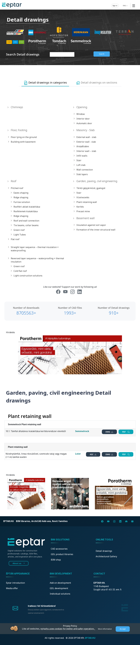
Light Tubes (20, 234)
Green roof (19, 229)
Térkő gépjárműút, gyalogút (90, 188)
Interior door (83, 118)
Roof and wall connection (26, 220)
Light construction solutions (28, 275)
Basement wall (85, 218)
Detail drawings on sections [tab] (98, 82)
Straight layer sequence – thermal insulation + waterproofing (35, 249)
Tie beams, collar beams (26, 225)
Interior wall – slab (86, 151)
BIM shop (56, 559)
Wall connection (84, 169)
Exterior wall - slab (86, 141)
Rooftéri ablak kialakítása (27, 206)
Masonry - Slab (85, 130)
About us (17, 563)
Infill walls (81, 155)
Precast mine (83, 211)
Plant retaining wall (86, 202)
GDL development (59, 588)
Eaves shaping (21, 192)
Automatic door (84, 123)
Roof (13, 181)
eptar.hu (8, 521)
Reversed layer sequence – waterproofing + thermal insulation (37, 260)
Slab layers (82, 174)
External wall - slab (86, 137)
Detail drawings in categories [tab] (47, 82)
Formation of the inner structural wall (95, 229)
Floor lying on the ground (24, 137)
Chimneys (17, 107)
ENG (124, 5)
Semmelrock (82, 431)
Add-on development (60, 582)
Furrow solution (22, 202)
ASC (92, 454)
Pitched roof (17, 188)
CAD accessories (59, 548)
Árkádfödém (82, 146)
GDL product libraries (62, 554)
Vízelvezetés (82, 197)
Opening (81, 107)
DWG (108, 432)
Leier (78, 453)
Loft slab (80, 165)
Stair (78, 160)
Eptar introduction (15, 582)
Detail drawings (104, 550)
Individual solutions (60, 593)
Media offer (12, 588)
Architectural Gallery (106, 556)
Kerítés (80, 206)
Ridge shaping (21, 197)
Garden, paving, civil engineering (96, 181)
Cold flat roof (20, 270)
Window (80, 114)
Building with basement (23, 141)
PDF (124, 432)
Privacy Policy (70, 625)
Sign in (115, 5)
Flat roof (15, 239)
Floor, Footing (19, 130)
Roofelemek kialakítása (26, 211)
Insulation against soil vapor (91, 225)
